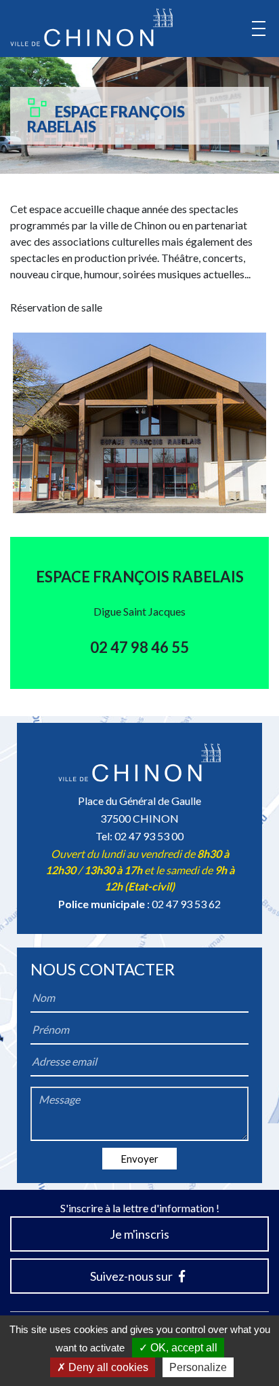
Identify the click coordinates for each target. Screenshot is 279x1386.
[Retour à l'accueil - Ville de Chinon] (91, 27)
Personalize (198, 1367)
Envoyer (139, 1159)
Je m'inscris (139, 1233)
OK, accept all (182, 1347)
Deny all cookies (107, 1367)
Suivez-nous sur (132, 1276)
